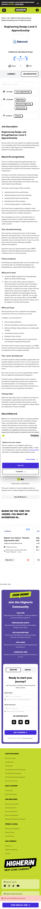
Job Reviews (9, 762)
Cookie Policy (9, 836)
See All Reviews (19, 497)
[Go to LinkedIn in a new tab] (5, 885)
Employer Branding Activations (15, 819)
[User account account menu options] (37, 10)
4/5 (30, 66)
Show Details (30, 459)
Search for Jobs (10, 758)
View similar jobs (19, 905)
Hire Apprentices (10, 808)
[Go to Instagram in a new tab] (9, 885)
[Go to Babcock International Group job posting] (17, 531)
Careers (7, 853)
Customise (19, 471)
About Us (8, 846)
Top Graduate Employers (13, 773)
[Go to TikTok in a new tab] (13, 885)
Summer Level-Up (11, 781)
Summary (11, 74)
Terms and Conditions (12, 829)
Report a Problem (11, 794)
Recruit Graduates (11, 811)
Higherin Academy (11, 850)
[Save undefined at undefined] (28, 560)
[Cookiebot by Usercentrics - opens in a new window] (30, 436)
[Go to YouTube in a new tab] (18, 885)
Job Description (29, 74)
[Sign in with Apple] (27, 722)
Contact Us (8, 790)
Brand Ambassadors (11, 815)
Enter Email (9, 693)
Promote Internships (11, 804)
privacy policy (34, 450)
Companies (9, 766)
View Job (8, 560)
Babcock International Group (21, 52)
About (14, 66)
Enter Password (10, 705)
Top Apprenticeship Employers (15, 769)
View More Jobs (5, 584)
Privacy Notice (28, 738)
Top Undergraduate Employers (15, 777)
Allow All (21, 465)
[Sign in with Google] (14, 722)
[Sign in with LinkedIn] (20, 722)
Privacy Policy (9, 832)
